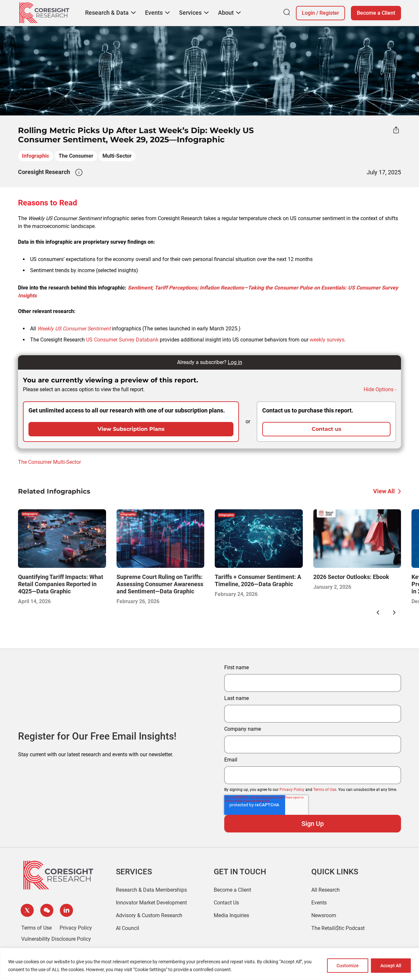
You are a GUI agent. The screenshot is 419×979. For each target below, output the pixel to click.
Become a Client (376, 13)
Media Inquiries (231, 915)
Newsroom (323, 915)
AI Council (127, 928)
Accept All (390, 965)
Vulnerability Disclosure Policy (56, 939)
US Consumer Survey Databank (122, 340)
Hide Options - (380, 389)
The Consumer (76, 156)
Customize (348, 965)
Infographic (35, 156)
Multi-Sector (117, 156)
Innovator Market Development (151, 903)
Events (319, 903)
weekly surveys (327, 340)
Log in (235, 362)
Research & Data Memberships (151, 890)
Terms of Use (324, 789)
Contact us (326, 429)
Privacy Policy (292, 789)
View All (384, 491)
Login (308, 13)
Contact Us (226, 903)
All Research (325, 890)
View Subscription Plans (131, 429)
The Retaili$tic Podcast (338, 928)
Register (329, 13)
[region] (209, 963)
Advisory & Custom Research (149, 915)
